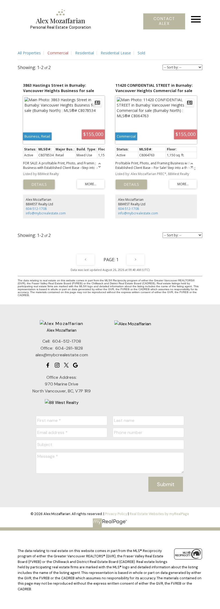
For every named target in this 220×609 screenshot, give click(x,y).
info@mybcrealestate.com (46, 213)
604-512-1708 (36, 208)
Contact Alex (164, 21)
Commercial (57, 52)
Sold (141, 52)
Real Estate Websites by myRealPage (159, 514)
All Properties (29, 52)
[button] (164, 21)
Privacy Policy (116, 514)
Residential (84, 52)
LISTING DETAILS (39, 184)
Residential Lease (116, 52)
